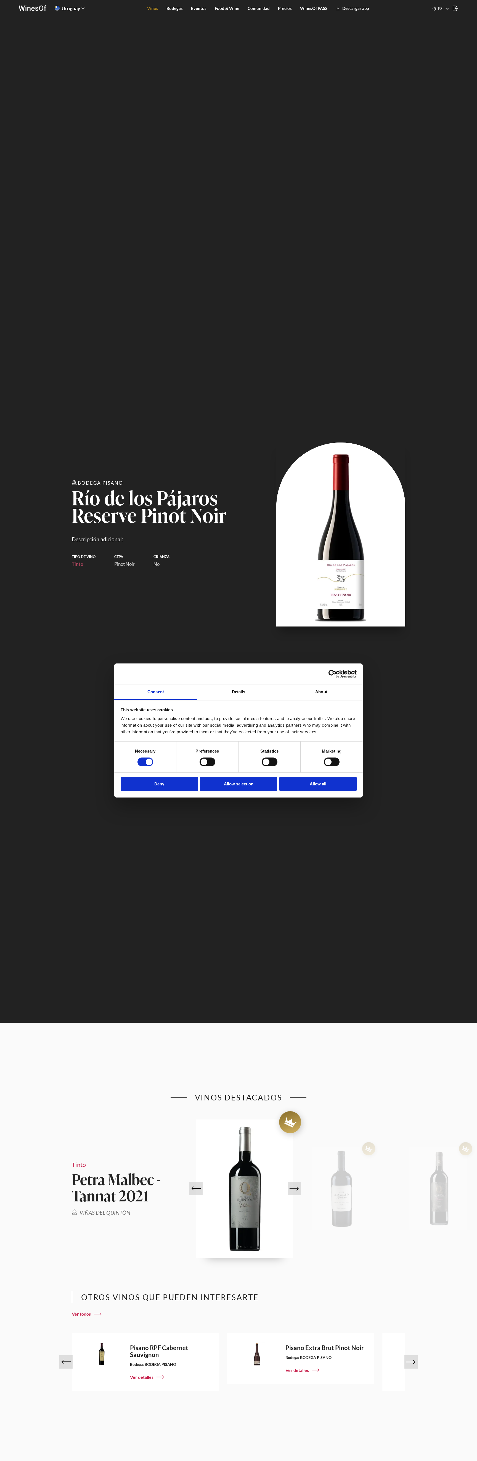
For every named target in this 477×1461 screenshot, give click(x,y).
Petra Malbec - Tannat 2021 (116, 1187)
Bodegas (174, 8)
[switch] (207, 762)
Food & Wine (227, 8)
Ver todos (81, 1313)
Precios (285, 8)
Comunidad (259, 8)
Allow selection (238, 784)
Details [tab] (238, 691)
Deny (159, 784)
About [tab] (321, 691)
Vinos (152, 8)
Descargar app (355, 8)
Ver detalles (141, 1377)
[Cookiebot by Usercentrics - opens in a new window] (332, 674)
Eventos (198, 8)
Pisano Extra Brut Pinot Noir (324, 1347)
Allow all (318, 784)
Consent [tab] (155, 691)
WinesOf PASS (313, 8)
